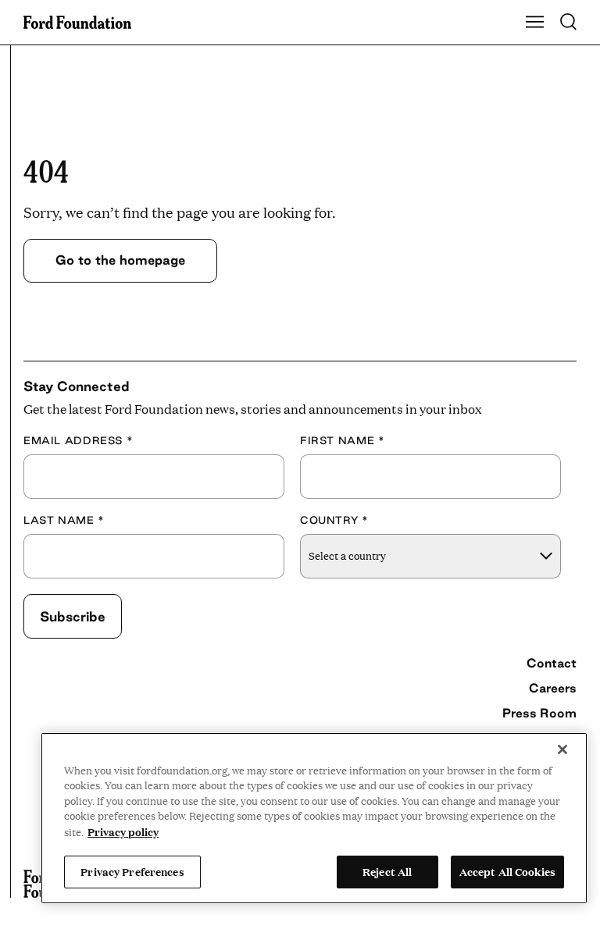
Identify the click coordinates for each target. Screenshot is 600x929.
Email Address (78, 440)
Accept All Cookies (507, 871)
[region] (314, 818)
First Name (342, 440)
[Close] (562, 749)
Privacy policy (123, 831)
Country (334, 519)
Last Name (64, 519)
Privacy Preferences (132, 871)
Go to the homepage (120, 260)
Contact (552, 663)
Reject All (387, 871)
